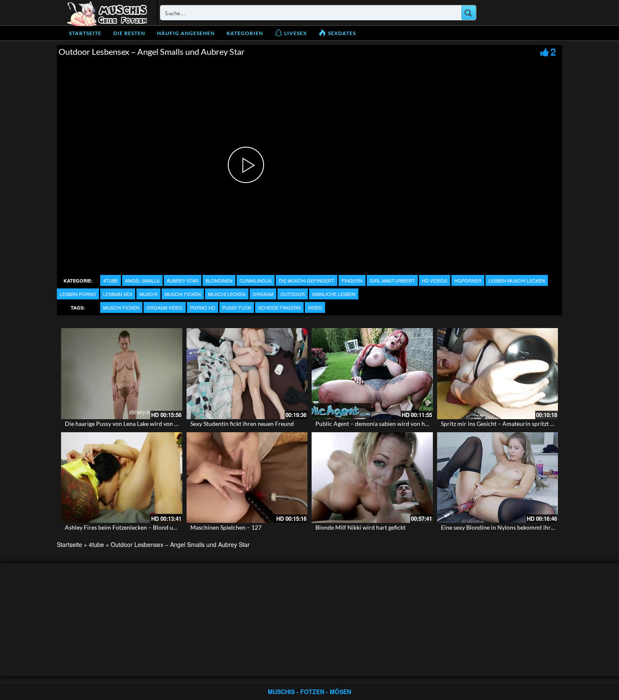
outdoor (292, 294)
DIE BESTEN (129, 33)
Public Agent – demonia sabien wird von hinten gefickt (386, 423)
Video (315, 307)
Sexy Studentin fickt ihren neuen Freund (242, 423)
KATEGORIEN (245, 33)
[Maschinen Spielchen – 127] (247, 477)
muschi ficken (183, 294)
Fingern (352, 280)
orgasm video (165, 307)
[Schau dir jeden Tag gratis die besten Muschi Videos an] (107, 12)
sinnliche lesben (333, 294)
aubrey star (182, 280)
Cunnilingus (256, 280)
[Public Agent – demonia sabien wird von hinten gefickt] (372, 373)
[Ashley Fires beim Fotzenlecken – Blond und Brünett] (121, 477)
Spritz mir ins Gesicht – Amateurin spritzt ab (498, 423)
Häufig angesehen (186, 33)
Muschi (148, 294)
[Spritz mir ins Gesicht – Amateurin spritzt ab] (497, 373)
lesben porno (78, 294)
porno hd (202, 307)
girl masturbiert (392, 280)
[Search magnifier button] (469, 12)
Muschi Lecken (226, 294)
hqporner (467, 280)
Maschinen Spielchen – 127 (225, 527)
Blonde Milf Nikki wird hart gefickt (360, 527)
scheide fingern (279, 307)
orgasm (263, 294)
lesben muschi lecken (516, 280)
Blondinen (218, 280)
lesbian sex (117, 294)
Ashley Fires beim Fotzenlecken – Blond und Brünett (133, 527)
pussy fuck (236, 307)
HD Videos (434, 280)
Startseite (85, 33)
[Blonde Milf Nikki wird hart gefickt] (372, 477)
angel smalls (142, 280)
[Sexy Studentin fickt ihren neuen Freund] (247, 373)
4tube (110, 280)
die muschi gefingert (306, 280)
